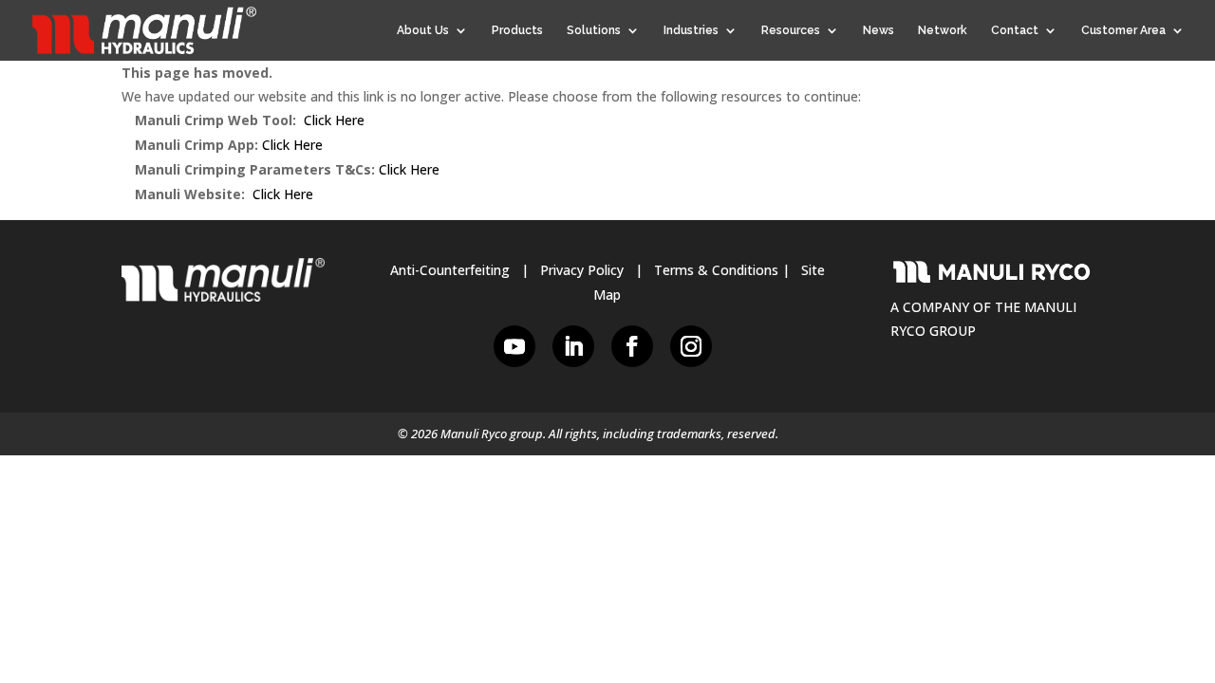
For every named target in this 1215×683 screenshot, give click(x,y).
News (878, 30)
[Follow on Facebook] (632, 346)
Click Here (334, 120)
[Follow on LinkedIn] (573, 346)
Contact (1014, 30)
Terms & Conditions (716, 270)
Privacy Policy (582, 270)
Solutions (594, 30)
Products (517, 30)
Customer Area (1123, 30)
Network (942, 30)
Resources (790, 30)
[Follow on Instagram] (691, 346)
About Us (423, 30)
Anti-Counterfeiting (450, 270)
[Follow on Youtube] (514, 346)
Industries (691, 30)
